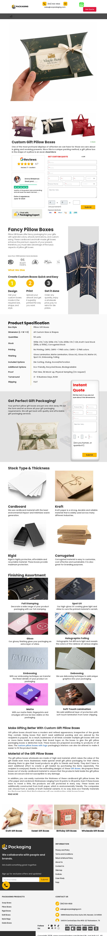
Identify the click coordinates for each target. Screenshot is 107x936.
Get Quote (89, 9)
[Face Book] (48, 925)
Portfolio (58, 874)
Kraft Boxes (6, 915)
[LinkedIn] (55, 925)
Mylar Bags (6, 919)
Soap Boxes (6, 903)
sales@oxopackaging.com (55, 7)
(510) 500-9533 (53, 4)
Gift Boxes (76, 768)
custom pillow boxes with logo (33, 745)
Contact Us (59, 866)
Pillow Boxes (6, 907)
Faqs (57, 882)
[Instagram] (55, 928)
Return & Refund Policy (64, 858)
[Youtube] (48, 928)
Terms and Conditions (64, 854)
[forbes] (58, 928)
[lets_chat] (27, 213)
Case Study (59, 878)
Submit (88, 207)
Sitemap (58, 870)
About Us (59, 862)
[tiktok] (58, 925)
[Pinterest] (52, 928)
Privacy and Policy (62, 850)
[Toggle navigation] (11, 16)
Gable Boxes (7, 923)
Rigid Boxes (6, 911)
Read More (51, 152)
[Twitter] (51, 925)
